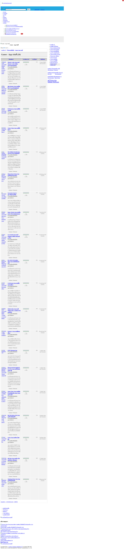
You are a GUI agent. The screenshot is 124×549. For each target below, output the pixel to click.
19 (8, 501)
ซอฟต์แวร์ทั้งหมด (54, 46)
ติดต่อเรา (5, 511)
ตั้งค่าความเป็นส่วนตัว (5, 545)
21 (10, 501)
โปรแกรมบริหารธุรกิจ (55, 54)
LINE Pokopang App (12, 350)
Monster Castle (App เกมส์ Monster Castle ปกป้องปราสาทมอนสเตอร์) (13, 64)
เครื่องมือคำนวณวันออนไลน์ (11, 34)
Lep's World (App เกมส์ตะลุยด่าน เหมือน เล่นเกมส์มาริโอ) (14, 236)
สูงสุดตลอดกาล (58, 77)
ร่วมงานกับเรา (6, 513)
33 (14, 501)
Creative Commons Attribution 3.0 (15, 546)
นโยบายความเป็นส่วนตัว (17, 545)
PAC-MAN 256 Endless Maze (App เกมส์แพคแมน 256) (13, 262)
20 (9, 501)
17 (6, 501)
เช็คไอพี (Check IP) (12, 30)
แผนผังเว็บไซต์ (6, 514)
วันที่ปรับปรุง (42, 59)
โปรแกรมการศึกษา (54, 56)
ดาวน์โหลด (5, 13)
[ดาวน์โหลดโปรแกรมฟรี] (6, 3)
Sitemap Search (53, 63)
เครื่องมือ (4, 22)
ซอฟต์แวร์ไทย (51, 69)
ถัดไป (16, 501)
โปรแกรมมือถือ (53, 59)
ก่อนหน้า (3, 501)
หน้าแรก (4, 12)
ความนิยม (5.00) (26, 59)
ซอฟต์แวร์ (15, 25)
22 (11, 501)
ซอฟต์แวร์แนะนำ (59, 73)
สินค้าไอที (5, 18)
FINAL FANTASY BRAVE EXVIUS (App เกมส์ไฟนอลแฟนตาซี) (14, 369)
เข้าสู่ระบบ (42, 9)
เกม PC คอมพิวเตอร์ (54, 52)
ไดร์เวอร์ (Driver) (54, 62)
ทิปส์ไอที (4, 17)
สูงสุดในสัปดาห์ (51, 77)
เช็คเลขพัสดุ (16, 31)
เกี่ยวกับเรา (5, 509)
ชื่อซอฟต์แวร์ (11, 59)
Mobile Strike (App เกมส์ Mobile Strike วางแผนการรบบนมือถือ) (14, 310)
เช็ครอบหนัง (5, 20)
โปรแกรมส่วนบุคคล (54, 49)
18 (7, 501)
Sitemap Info (52, 65)
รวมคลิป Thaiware (6, 21)
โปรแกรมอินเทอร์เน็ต (55, 48)
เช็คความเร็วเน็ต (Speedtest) (14, 28)
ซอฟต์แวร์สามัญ (51, 73)
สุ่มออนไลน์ (13, 32)
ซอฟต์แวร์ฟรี (57, 69)
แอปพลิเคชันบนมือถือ (19, 26)
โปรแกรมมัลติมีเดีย (54, 51)
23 (12, 501)
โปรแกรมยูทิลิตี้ (53, 60)
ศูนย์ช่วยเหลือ (6, 508)
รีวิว (3, 16)
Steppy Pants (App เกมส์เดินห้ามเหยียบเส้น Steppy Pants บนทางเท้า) (14, 393)
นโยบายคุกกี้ (27, 545)
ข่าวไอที (4, 14)
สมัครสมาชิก (36, 9)
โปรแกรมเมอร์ (53, 57)
